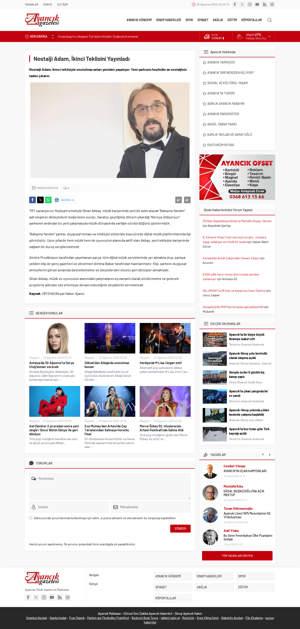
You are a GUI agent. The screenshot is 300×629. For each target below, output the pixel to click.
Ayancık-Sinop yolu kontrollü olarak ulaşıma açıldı (248, 356)
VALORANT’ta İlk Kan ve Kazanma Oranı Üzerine (234, 290)
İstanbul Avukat (36, 618)
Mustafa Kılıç (233, 486)
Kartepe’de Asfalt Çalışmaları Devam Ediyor (231, 258)
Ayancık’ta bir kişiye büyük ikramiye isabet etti (246, 337)
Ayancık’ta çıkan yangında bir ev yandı (248, 393)
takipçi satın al (170, 618)
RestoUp (188, 618)
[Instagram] (250, 4)
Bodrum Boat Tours (145, 618)
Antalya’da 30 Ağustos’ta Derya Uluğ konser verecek (51, 365)
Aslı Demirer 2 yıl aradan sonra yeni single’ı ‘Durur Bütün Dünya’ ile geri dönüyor (54, 430)
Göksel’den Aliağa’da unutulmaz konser (107, 365)
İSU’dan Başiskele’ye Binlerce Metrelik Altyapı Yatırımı (237, 221)
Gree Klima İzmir (208, 618)
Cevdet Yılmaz (234, 466)
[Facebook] (235, 4)
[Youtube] (257, 4)
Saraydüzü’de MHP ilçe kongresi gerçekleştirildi (233, 307)
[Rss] (265, 4)
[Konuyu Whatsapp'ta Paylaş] (48, 200)
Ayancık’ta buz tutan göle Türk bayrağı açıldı (249, 431)
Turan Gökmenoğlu (238, 508)
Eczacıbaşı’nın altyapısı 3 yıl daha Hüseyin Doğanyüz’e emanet (98, 36)
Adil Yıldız (231, 530)
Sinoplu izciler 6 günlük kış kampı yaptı (246, 374)
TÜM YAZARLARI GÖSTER (237, 555)
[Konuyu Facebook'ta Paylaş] (32, 200)
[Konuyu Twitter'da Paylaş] (40, 200)
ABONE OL (68, 200)
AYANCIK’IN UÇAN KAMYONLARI (245, 471)
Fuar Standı (77, 618)
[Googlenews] (272, 4)
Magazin (34, 357)
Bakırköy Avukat (232, 618)
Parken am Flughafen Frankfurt (108, 618)
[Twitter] (242, 4)
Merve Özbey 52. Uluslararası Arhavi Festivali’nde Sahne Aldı (161, 428)
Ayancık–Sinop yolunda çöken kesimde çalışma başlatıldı (249, 412)
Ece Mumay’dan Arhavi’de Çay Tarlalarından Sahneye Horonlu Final (107, 430)
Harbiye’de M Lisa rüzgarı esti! (161, 363)
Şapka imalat (58, 618)
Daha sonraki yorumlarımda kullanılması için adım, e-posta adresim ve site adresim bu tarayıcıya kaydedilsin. (105, 518)
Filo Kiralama (254, 618)
